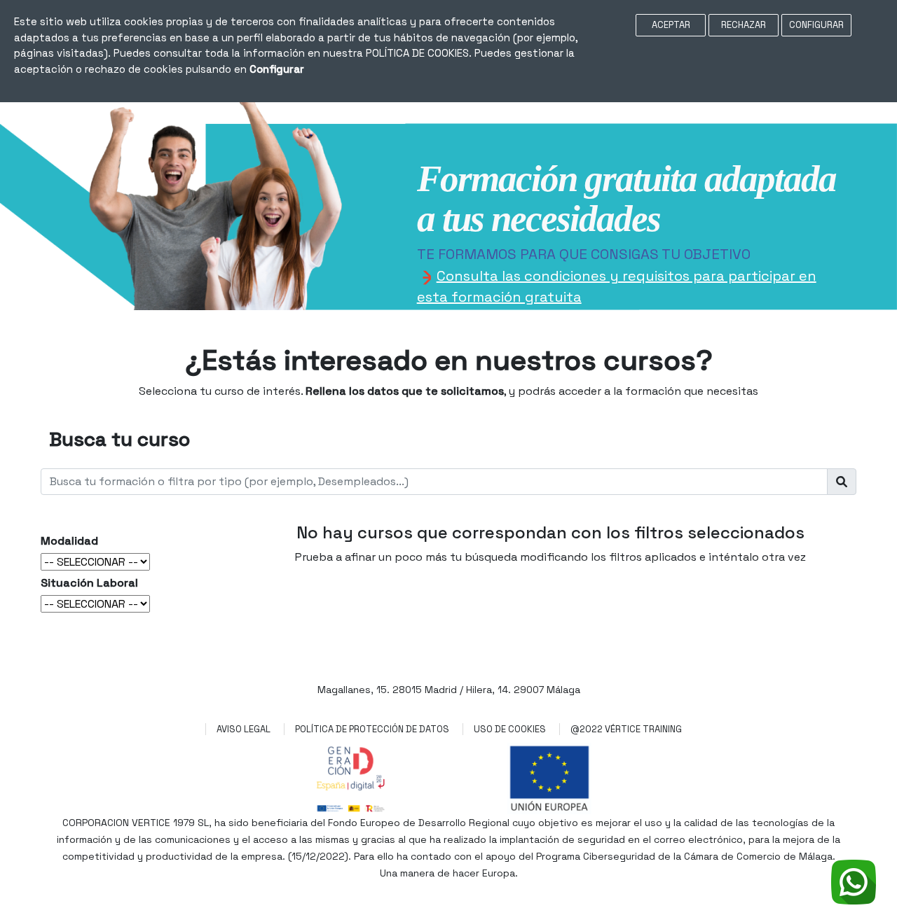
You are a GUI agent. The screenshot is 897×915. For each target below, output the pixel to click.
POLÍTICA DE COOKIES (417, 53)
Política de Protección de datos (372, 729)
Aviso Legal (244, 729)
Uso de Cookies (510, 729)
